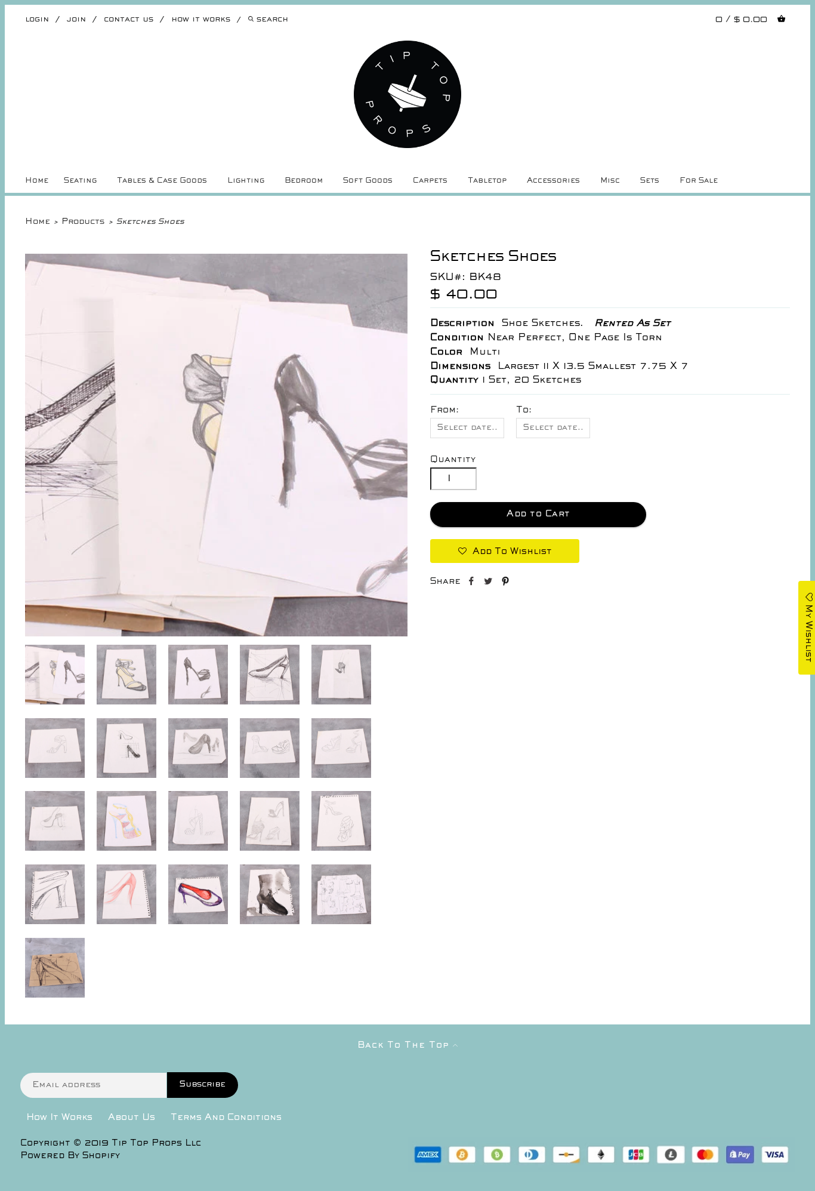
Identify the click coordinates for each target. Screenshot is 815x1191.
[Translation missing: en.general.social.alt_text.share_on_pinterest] (505, 583)
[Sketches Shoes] (216, 634)
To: (524, 410)
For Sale (699, 180)
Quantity (453, 460)
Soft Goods (368, 180)
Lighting (245, 180)
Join (76, 19)
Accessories (553, 180)
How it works (200, 19)
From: (444, 410)
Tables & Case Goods (162, 180)
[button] (504, 551)
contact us (128, 19)
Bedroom (304, 180)
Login (37, 19)
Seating (80, 180)
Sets (649, 180)
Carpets (430, 180)
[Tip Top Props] (408, 50)
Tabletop (487, 180)
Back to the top (405, 1045)
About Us (131, 1117)
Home (36, 180)
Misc (610, 180)
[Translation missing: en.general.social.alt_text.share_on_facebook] (472, 583)
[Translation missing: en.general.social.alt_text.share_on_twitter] (489, 583)
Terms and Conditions (226, 1117)
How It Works (59, 1117)
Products (82, 222)
